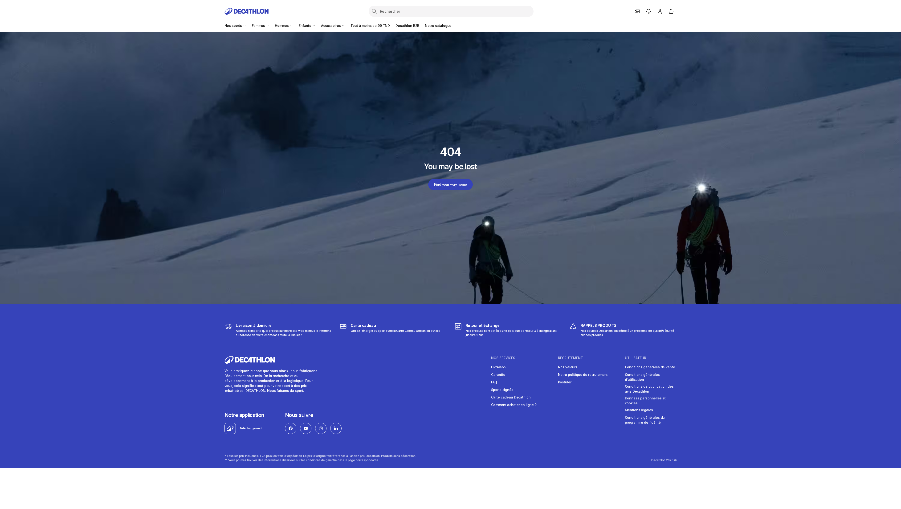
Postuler (564, 382)
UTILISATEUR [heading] (635, 358)
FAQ (494, 382)
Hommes (282, 26)
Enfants (305, 26)
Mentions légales (639, 410)
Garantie (498, 375)
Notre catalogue (438, 26)
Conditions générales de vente (650, 367)
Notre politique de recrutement (583, 375)
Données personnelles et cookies (645, 400)
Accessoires (331, 26)
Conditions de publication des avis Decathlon (649, 388)
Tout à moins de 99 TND (370, 26)
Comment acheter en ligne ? (514, 405)
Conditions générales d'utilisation (642, 377)
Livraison (498, 367)
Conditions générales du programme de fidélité (645, 419)
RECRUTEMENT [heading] (570, 358)
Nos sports (233, 26)
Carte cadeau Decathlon (511, 397)
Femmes (259, 26)
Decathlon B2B (407, 26)
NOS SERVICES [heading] (503, 358)
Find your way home (450, 184)
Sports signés (502, 390)
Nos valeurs (567, 367)
